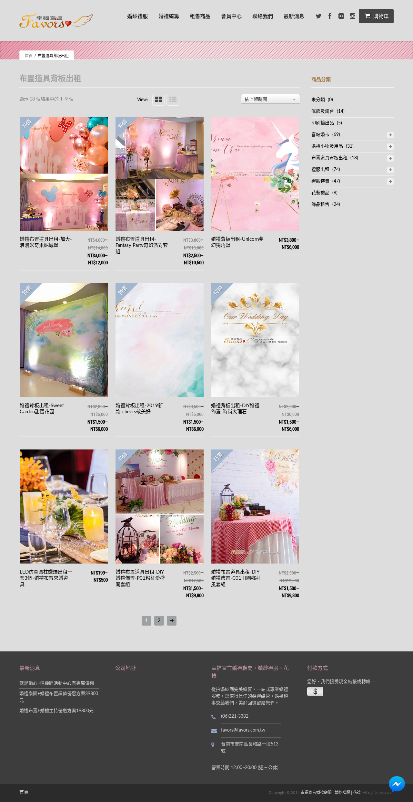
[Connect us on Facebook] (330, 16)
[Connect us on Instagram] (352, 16)
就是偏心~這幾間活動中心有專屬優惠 (56, 683)
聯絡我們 (262, 16)
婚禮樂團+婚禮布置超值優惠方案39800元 (58, 697)
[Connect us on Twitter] (318, 16)
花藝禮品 (320, 193)
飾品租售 (320, 204)
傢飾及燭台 (322, 111)
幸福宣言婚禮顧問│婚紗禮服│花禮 (331, 793)
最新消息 (294, 16)
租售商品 (200, 16)
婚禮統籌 (168, 16)
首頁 (29, 55)
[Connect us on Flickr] (341, 16)
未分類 (318, 100)
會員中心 (231, 16)
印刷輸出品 (322, 123)
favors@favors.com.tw (243, 730)
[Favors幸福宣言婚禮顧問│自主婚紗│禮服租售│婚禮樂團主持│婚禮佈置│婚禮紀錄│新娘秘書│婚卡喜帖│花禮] (56, 20)
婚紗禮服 (137, 16)
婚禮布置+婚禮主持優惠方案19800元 (56, 711)
